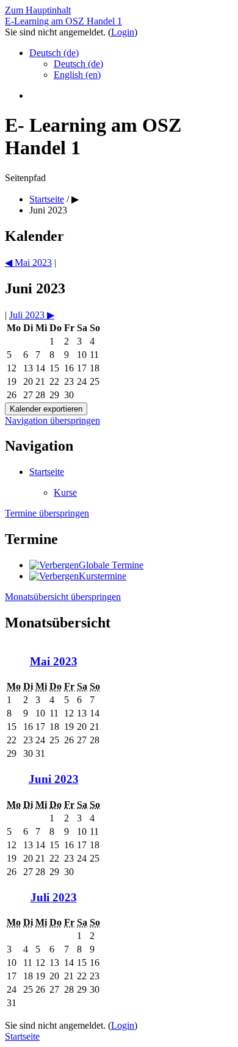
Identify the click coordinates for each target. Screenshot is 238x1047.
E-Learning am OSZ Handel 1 (63, 21)
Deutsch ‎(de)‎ (54, 53)
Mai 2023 (54, 661)
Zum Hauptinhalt (38, 10)
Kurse (65, 492)
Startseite (46, 471)
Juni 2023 (48, 210)
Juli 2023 (54, 897)
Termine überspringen (47, 513)
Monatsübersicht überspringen (63, 596)
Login (122, 32)
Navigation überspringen (52, 420)
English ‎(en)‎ (77, 75)
